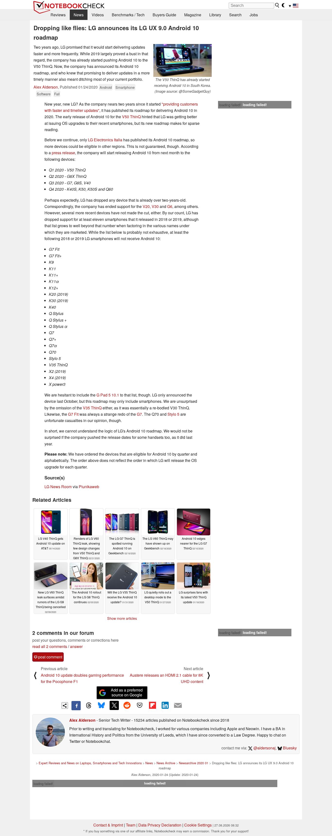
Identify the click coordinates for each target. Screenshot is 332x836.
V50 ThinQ (131, 116)
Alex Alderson (46, 87)
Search (235, 15)
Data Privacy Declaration (159, 825)
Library (215, 15)
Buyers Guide (164, 15)
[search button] (277, 5)
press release (63, 152)
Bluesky (289, 748)
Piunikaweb (89, 486)
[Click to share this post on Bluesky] (101, 705)
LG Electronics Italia (105, 140)
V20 (146, 206)
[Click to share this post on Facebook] (76, 705)
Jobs (254, 15)
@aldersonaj (264, 748)
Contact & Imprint (108, 825)
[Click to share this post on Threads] (88, 705)
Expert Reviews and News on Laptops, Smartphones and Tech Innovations (90, 763)
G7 (139, 414)
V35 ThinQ (92, 408)
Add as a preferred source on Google (127, 692)
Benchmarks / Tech (128, 15)
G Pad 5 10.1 (107, 395)
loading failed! (230, 104)
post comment (49, 657)
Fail (57, 93)
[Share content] (64, 705)
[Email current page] (178, 705)
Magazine (192, 15)
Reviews (58, 15)
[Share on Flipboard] (152, 705)
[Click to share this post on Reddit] (126, 705)
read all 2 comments (49, 646)
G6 (169, 206)
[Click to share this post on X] (114, 705)
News (79, 15)
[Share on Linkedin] (165, 705)
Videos (98, 15)
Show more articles (122, 618)
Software (44, 93)
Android (106, 87)
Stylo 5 (173, 414)
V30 (155, 206)
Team (130, 825)
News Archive (166, 763)
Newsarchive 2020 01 (193, 763)
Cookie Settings (198, 825)
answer (76, 646)
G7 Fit (73, 414)
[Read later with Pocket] (139, 705)
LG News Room (58, 486)
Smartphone (125, 87)
